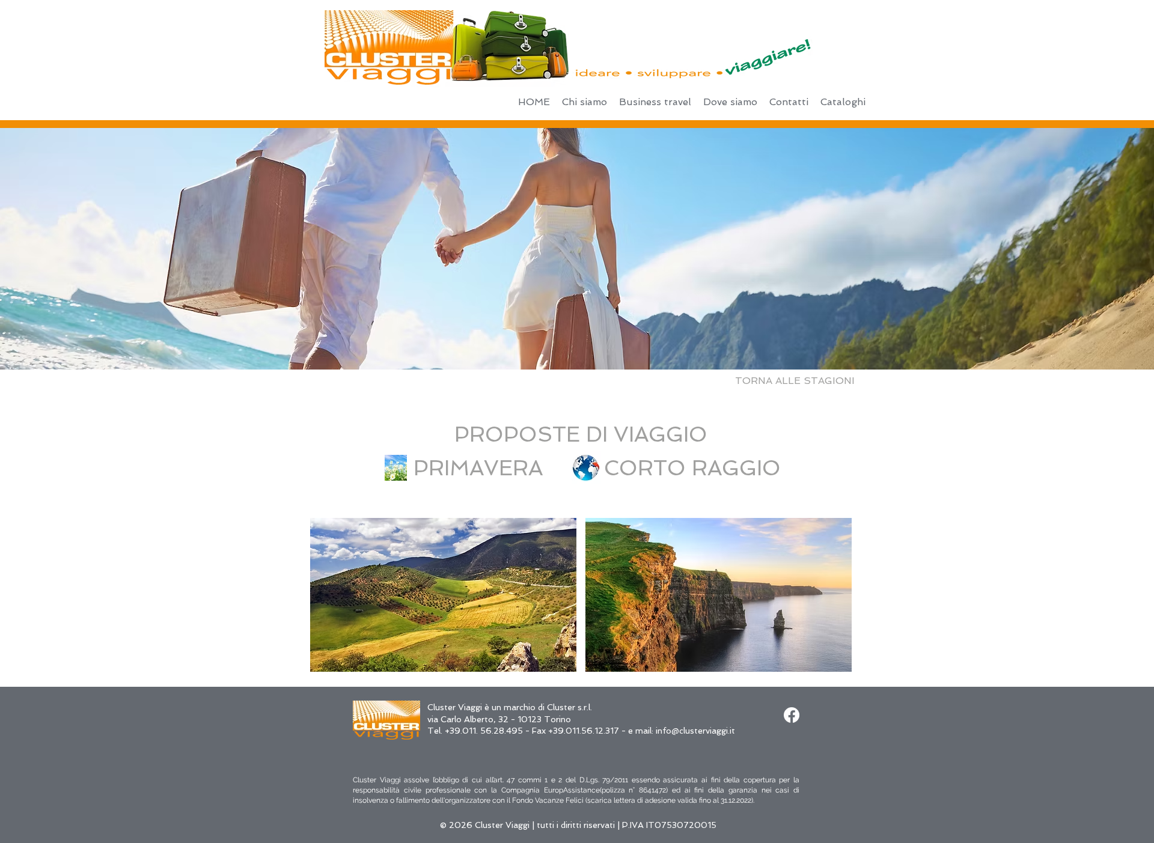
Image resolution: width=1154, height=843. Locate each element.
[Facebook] (791, 715)
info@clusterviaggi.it (695, 730)
